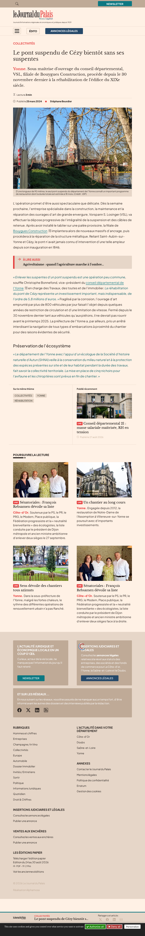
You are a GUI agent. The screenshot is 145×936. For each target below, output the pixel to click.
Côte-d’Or (83, 736)
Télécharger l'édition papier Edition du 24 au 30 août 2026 (31, 862)
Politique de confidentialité (93, 780)
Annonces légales (99, 678)
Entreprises (20, 738)
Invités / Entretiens (24, 772)
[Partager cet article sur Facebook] (107, 919)
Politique (18, 782)
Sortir (16, 777)
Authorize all (96, 926)
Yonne (41, 395)
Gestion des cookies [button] (89, 791)
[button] (17, 31)
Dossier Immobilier (24, 766)
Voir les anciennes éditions (28, 871)
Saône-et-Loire (86, 747)
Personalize (132, 926)
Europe (17, 755)
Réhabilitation (23, 400)
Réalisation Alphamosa (26, 889)
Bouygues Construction (30, 231)
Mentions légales (87, 774)
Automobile (20, 760)
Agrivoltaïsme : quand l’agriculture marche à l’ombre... (63, 264)
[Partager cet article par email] (121, 919)
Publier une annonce (25, 820)
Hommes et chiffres (25, 733)
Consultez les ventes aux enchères (33, 837)
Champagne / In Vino (25, 744)
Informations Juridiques (27, 788)
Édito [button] (33, 31)
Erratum (81, 785)
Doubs (81, 742)
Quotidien (19, 793)
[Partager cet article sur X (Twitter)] (100, 919)
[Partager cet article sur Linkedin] (114, 919)
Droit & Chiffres (22, 799)
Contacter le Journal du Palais (94, 769)
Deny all (115, 926)
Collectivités (24, 43)
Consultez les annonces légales (31, 815)
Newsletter (114, 3)
